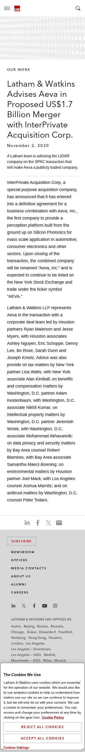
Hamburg (18, 637)
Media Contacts (29, 568)
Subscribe (21, 541)
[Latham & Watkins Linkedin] (13, 605)
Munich (60, 660)
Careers (20, 592)
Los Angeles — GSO (26, 655)
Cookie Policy (53, 717)
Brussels (57, 626)
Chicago (17, 632)
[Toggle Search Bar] (78, 8)
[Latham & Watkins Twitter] (23, 605)
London (17, 643)
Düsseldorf (47, 632)
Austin (16, 626)
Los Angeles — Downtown (31, 649)
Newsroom (23, 552)
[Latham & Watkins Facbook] (34, 605)
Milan (47, 660)
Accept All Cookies (42, 738)
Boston (42, 626)
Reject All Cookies (42, 727)
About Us (21, 576)
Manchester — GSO (25, 660)
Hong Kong (37, 637)
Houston (55, 637)
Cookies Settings (16, 747)
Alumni (18, 584)
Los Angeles (35, 643)
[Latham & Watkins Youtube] (44, 605)
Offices (19, 560)
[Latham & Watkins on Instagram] (55, 605)
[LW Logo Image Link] (17, 8)
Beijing (29, 626)
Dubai (31, 632)
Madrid (49, 655)
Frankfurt (65, 632)
